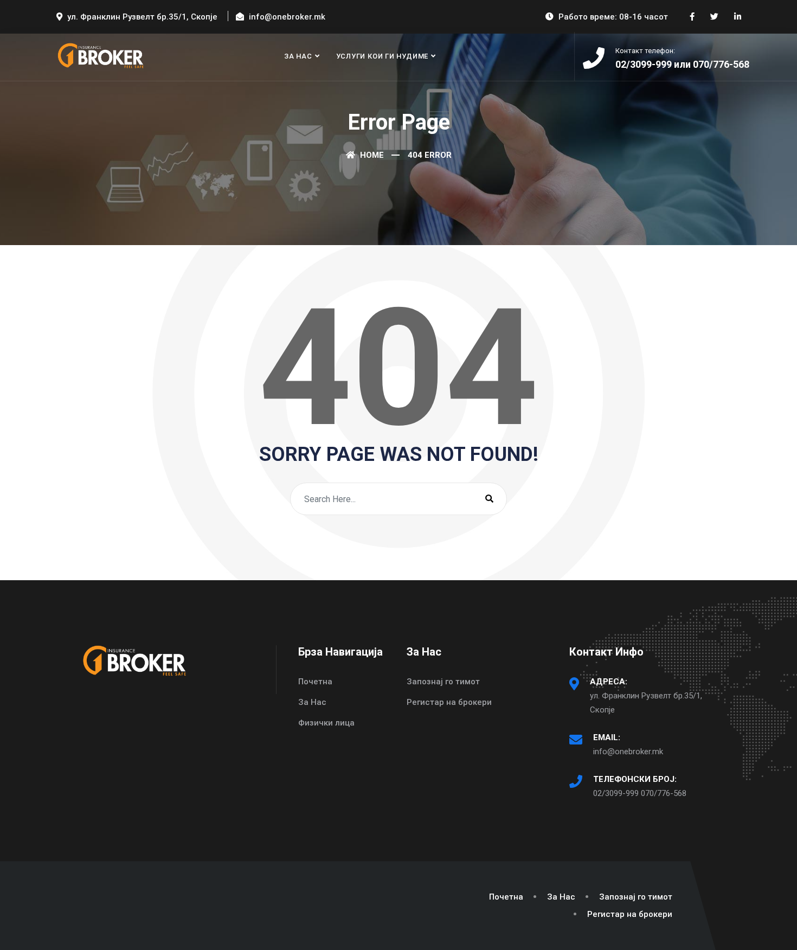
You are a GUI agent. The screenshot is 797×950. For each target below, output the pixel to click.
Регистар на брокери (449, 702)
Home (371, 155)
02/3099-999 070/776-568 (639, 793)
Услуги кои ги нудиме (382, 56)
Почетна (315, 681)
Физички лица (326, 723)
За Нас (298, 56)
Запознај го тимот (443, 681)
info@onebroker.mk (628, 751)
